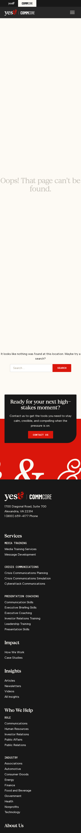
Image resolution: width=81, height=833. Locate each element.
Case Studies (14, 657)
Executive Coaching (18, 613)
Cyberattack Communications (25, 583)
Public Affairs (13, 739)
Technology (12, 812)
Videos (9, 691)
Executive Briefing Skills (21, 607)
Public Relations (15, 745)
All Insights (12, 696)
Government (13, 796)
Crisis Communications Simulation (28, 578)
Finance (10, 785)
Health (9, 801)
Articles (10, 680)
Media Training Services (21, 549)
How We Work (14, 652)
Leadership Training (18, 624)
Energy (9, 780)
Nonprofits (12, 807)
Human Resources (17, 729)
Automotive (13, 769)
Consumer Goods (17, 774)
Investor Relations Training (22, 618)
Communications (16, 723)
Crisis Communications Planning (26, 573)
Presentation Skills (17, 629)
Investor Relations (17, 734)
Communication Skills (19, 602)
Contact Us (40, 434)
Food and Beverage (18, 790)
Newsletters (13, 686)
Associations (13, 763)
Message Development (20, 554)
